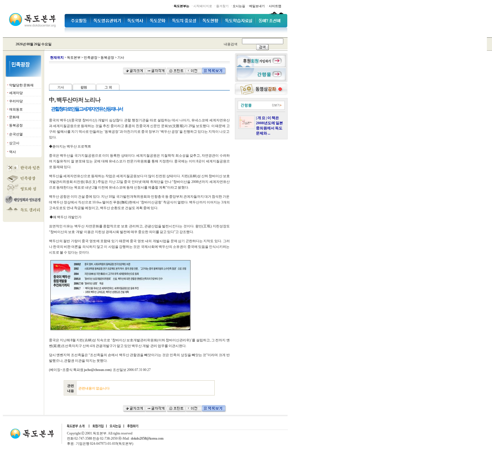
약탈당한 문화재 (21, 85)
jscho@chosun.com (97, 370)
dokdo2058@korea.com (147, 438)
